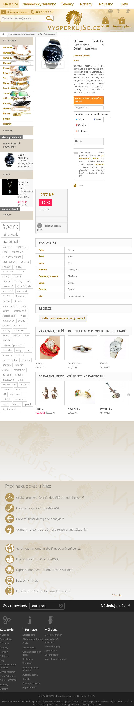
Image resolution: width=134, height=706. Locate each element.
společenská (20, 310)
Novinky (8, 130)
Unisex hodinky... (23, 156)
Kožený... (40, 363)
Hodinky (7, 124)
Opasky (7, 108)
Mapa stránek (29, 687)
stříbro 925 (18, 251)
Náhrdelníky (30, 4)
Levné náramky (10, 88)
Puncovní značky (31, 683)
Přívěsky (106, 4)
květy (18, 350)
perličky (6, 330)
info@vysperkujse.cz (17, 12)
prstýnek (25, 360)
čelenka (20, 355)
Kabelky (7, 103)
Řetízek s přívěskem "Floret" (23, 185)
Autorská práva (30, 675)
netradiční (7, 291)
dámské (18, 301)
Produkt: (78, 56)
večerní (16, 335)
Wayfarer (6, 389)
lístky (5, 404)
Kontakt (26, 679)
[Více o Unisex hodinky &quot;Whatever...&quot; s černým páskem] (10, 160)
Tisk (80, 185)
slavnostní (7, 286)
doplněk (22, 320)
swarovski (22, 291)
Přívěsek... (106, 408)
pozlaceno (7, 271)
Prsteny (86, 4)
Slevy (6, 174)
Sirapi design (8, 261)
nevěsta (24, 384)
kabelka (6, 281)
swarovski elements (12, 325)
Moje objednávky (53, 635)
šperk (10, 226)
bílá (4, 394)
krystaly (18, 281)
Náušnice (10, 4)
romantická (19, 369)
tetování (19, 364)
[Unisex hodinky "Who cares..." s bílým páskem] (114, 347)
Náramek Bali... (75, 363)
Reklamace (27, 659)
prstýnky (6, 364)
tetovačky (7, 355)
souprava (14, 394)
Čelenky (67, 4)
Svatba (6, 119)
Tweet (81, 119)
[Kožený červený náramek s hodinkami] (50, 347)
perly (28, 350)
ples (28, 281)
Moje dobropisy (52, 646)
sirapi (5, 251)
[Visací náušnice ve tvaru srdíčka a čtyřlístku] (50, 393)
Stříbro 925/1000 (11, 98)
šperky (5, 276)
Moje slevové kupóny (55, 659)
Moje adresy (51, 650)
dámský (16, 404)
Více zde (116, 595)
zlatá (20, 379)
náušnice (24, 261)
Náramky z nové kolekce (15, 83)
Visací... (39, 408)
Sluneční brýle (10, 93)
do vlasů (6, 374)
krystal (23, 315)
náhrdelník (20, 330)
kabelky (6, 301)
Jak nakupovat (118, 10)
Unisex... (104, 363)
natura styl (20, 399)
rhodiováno (8, 379)
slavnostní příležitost (12, 345)
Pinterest (82, 131)
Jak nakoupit (28, 647)
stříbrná (6, 399)
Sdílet (98, 119)
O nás (25, 643)
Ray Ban (6, 296)
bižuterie (6, 247)
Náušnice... (74, 408)
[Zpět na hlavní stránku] (3, 34)
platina (5, 310)
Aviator (5, 369)
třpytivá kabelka (10, 409)
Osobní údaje (51, 655)
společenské (8, 315)
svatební (6, 266)
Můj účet (51, 630)
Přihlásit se (128, 11)
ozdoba (19, 374)
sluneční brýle (24, 286)
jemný (5, 335)
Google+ (82, 125)
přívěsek (10, 234)
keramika (7, 350)
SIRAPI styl (21, 247)
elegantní (19, 296)
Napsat (78, 141)
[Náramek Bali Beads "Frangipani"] (82, 347)
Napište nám (110, 10)
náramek (10, 241)
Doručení (27, 663)
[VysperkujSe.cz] (74, 20)
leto (27, 335)
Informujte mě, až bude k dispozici (92, 114)
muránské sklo (9, 305)
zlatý (24, 305)
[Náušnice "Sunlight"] (82, 393)
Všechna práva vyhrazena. (64, 696)
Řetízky (6, 113)
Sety (124, 4)
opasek (27, 404)
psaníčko (6, 340)
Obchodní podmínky (32, 639)
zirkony (20, 271)
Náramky (49, 4)
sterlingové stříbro (11, 256)
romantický (8, 320)
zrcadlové (20, 389)
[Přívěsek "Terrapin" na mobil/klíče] (114, 393)
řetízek (18, 266)
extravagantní (9, 384)
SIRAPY (91, 696)
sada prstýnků (9, 360)
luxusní (17, 276)
